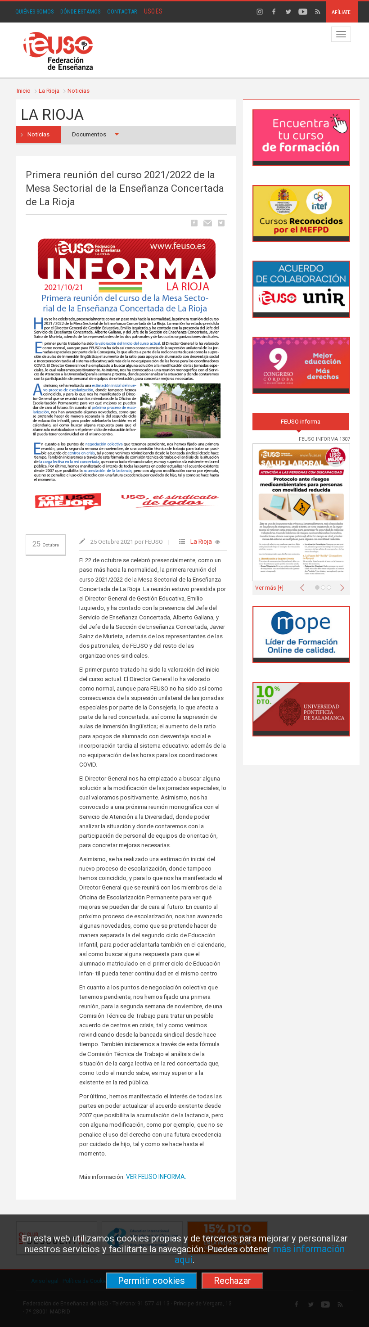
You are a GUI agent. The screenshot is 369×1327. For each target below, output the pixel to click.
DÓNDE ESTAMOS (80, 11)
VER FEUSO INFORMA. (156, 1176)
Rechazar (232, 1280)
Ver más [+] (269, 588)
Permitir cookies (151, 1280)
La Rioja (49, 90)
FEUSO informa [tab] (300, 421)
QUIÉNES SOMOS (34, 11)
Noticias (79, 90)
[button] (304, 585)
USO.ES (153, 11)
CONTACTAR (122, 11)
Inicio (24, 90)
